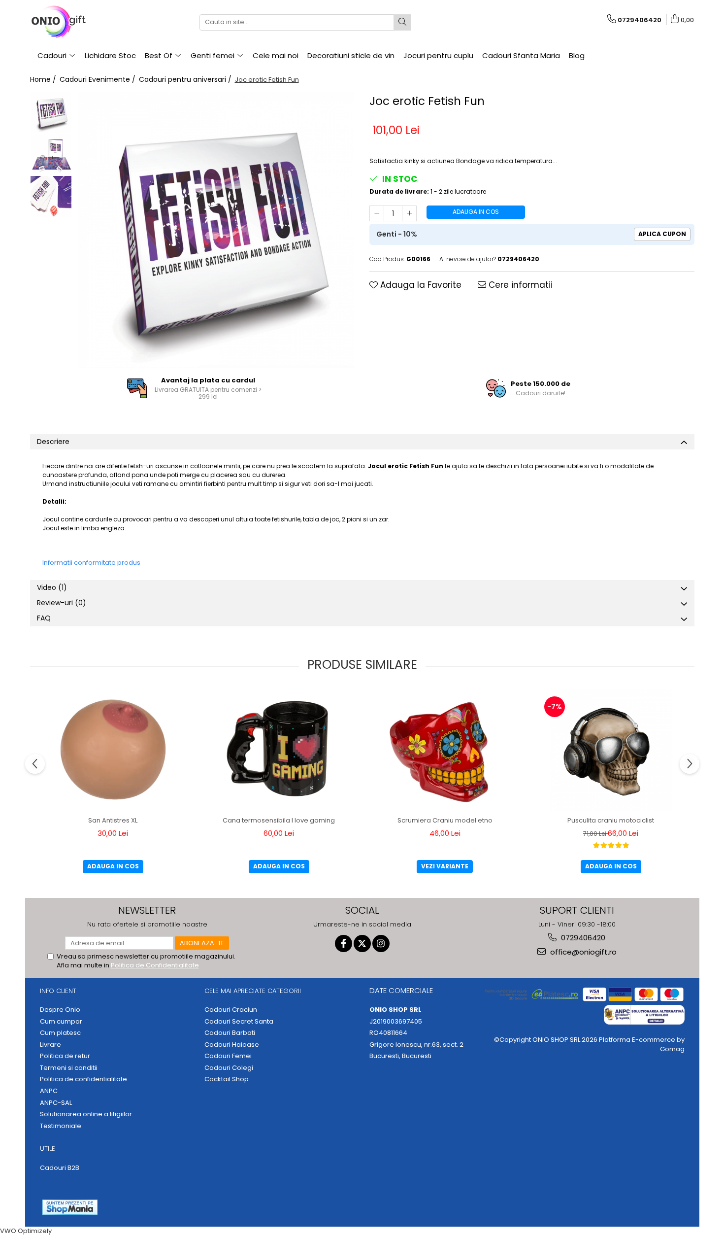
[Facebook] (343, 943)
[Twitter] (362, 943)
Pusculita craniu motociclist (610, 820)
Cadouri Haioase (231, 1044)
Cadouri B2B (59, 1168)
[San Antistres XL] (113, 750)
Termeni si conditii (69, 1068)
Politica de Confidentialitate (155, 965)
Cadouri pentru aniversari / (186, 79)
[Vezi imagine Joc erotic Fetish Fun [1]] (51, 154)
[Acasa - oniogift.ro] (79, 22)
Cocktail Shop (226, 1079)
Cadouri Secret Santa (238, 1021)
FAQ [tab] (44, 618)
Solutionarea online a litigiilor (86, 1114)
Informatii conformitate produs (91, 562)
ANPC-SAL (56, 1103)
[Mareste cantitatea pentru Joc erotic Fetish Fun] (409, 213)
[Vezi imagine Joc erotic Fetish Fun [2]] (51, 196)
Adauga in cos (476, 211)
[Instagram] (381, 943)
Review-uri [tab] (61, 603)
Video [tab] (52, 587)
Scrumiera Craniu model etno (445, 820)
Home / (44, 79)
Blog (577, 55)
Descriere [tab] (53, 441)
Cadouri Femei (228, 1056)
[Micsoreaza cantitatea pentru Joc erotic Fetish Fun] (376, 213)
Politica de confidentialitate (83, 1079)
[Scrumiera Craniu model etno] (445, 750)
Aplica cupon (662, 234)
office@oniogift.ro (582, 952)
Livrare (50, 1044)
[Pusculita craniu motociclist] (611, 750)
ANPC (49, 1091)
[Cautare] (402, 22)
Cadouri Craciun (230, 1009)
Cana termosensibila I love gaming (279, 820)
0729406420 (582, 937)
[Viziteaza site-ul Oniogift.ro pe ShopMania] (70, 1207)
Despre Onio (60, 1009)
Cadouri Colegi (228, 1068)
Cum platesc (60, 1033)
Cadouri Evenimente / (98, 79)
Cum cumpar (61, 1021)
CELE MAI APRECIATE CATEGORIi (252, 991)
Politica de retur (65, 1056)
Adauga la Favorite (419, 285)
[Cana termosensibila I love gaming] (279, 750)
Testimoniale (60, 1126)
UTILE (47, 1148)
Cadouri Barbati (229, 1033)
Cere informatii (519, 285)
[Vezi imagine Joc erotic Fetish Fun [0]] (51, 112)
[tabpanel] (216, 230)
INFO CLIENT (58, 991)
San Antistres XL (112, 820)
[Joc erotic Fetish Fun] (216, 230)
